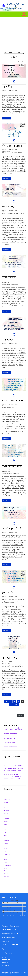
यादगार (6, 215)
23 (24, 912)
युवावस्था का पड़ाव (10, 666)
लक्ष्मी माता (19, 537)
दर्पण (11, 284)
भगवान (15, 153)
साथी (17, 284)
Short (5, 862)
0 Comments (13, 90)
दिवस (13, 473)
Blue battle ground (12, 400)
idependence (8, 473)
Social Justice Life (15, 5)
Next (16, 704)
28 (17, 915)
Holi (5, 768)
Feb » (14, 921)
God (5, 827)
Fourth (4, 153)
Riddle (5, 860)
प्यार (14, 774)
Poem (8, 92)
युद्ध (13, 407)
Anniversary (6, 765)
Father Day (8, 206)
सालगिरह (14, 778)
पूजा (10, 774)
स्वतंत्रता (17, 473)
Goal (5, 824)
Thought (6, 873)
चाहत (20, 770)
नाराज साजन (21, 601)
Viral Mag (12, 974)
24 (3, 915)
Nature (6, 843)
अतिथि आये (15, 945)
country (5, 345)
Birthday (5, 212)
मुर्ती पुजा (9, 941)
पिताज (22, 213)
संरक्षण (22, 777)
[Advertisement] (14, 31)
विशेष (3, 949)
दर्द (18, 772)
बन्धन (19, 774)
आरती (5, 537)
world (10, 407)
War (8, 407)
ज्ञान (14, 772)
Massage (6, 840)
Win (13, 770)
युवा (9, 777)
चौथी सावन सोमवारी (12, 146)
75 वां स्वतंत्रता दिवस (12, 466)
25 (7, 915)
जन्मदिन (5, 772)
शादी (20, 777)
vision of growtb (14, 665)
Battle (4, 407)
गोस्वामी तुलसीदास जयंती (10, 747)
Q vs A (5, 851)
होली (18, 779)
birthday (13, 765)
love (14, 768)
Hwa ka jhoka (21, 599)
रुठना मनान (5, 602)
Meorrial (11, 213)
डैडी (14, 213)
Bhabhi (6, 802)
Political (6, 849)
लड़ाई (16, 407)
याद (3, 215)
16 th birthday (6, 665)
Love (4, 598)
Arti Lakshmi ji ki (7, 535)
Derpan (5, 284)
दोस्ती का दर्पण (9, 277)
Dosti (4, 282)
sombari (9, 153)
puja (18, 768)
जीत (8, 772)
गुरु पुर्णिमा (7, 86)
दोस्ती (14, 284)
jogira (10, 768)
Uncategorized (8, 879)
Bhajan (6, 805)
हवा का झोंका (8, 592)
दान (20, 772)
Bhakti (4, 92)
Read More (6, 118)
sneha (4, 90)
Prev (6, 701)
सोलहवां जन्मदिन (10, 658)
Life (5, 832)
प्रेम (17, 774)
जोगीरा (11, 772)
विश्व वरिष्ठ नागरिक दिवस (10, 734)
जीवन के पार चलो (11, 929)
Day (4, 213)
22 (20, 912)
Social (5, 868)
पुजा (12, 153)
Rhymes (6, 857)
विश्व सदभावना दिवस (9, 742)
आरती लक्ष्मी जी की (11, 528)
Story (5, 770)
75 (4, 473)
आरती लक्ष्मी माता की (12, 537)
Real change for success (16, 8)
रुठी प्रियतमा (11, 602)
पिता (19, 213)
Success (8, 770)
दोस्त (22, 772)
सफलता (6, 779)
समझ (9, 778)
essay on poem (7, 599)
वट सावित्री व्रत (11, 937)
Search (6, 713)
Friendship (20, 765)
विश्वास (13, 777)
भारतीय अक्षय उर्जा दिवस (10, 738)
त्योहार (17, 772)
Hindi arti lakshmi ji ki (16, 535)
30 (24, 915)
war (5, 882)
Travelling (6, 876)
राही (10, 777)
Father (7, 213)
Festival (6, 821)
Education (6, 818)
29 (20, 915)
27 (14, 915)
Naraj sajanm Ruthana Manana (9, 601)
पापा (17, 213)
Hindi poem (14, 599)
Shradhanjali (7, 865)
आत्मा (15, 770)
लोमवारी (20, 153)
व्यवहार (17, 777)
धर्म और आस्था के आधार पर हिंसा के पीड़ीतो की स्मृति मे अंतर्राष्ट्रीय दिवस (13, 728)
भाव (21, 774)
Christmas (8, 339)
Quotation (7, 854)
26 (10, 915)
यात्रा (5, 777)
